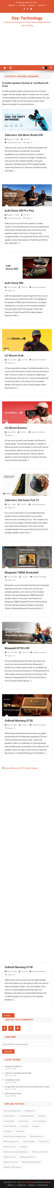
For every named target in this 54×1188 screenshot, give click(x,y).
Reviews (42, 1116)
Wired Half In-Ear (37, 1136)
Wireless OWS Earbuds (31, 1162)
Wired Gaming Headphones (15, 1136)
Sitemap (31, 5)
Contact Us (42, 5)
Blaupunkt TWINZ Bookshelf (21, 572)
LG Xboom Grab (14, 355)
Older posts (10, 1016)
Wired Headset (29, 1142)
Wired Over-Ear (10, 1147)
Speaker (35, 1126)
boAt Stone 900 (14, 283)
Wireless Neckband (27, 1157)
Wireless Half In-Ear (40, 1152)
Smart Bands (9, 1121)
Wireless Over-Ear (11, 1162)
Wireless (23, 1147)
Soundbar (24, 1126)
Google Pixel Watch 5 (13, 1066)
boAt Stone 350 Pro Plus (19, 210)
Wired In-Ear (44, 1142)
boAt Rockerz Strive (13, 1093)
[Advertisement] (27, 49)
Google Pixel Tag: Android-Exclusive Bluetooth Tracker (27, 1087)
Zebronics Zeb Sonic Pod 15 (22, 500)
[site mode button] (44, 67)
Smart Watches (10, 1126)
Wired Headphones (11, 1142)
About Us (12, 5)
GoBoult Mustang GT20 (19, 720)
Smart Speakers (39, 1121)
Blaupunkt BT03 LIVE (17, 648)
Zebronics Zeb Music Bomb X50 (24, 135)
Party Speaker (9, 1116)
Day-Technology (27, 18)
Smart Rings (23, 1121)
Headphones (30, 1111)
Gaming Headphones (12, 1111)
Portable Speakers (27, 1116)
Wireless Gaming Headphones (16, 1152)
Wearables (20, 1131)
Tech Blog (21, 5)
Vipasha (26, 139)
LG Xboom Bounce (16, 427)
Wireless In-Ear (10, 1157)
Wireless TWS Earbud (12, 1167)
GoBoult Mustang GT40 (19, 967)
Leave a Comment (14, 143)
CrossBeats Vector (12, 1080)
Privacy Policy (43, 1185)
